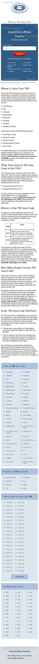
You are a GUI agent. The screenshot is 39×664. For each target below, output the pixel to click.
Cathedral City (10, 390)
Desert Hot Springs (12, 408)
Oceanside (9, 372)
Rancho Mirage (28, 419)
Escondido (26, 372)
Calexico (25, 397)
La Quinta (9, 401)
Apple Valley (10, 386)
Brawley (8, 411)
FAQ (14, 655)
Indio (24, 383)
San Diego (26, 477)
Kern (24, 481)
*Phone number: (7, 45)
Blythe (8, 415)
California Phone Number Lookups (10, 82)
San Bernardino (11, 477)
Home (10, 655)
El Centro (26, 393)
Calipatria (26, 443)
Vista (7, 379)
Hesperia (26, 379)
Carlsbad (26, 375)
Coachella (9, 397)
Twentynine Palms (29, 408)
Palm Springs (10, 393)
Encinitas (26, 386)
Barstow (25, 411)
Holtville (8, 458)
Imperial (8, 422)
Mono (25, 488)
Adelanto (26, 401)
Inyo (7, 488)
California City (10, 426)
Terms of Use (27, 655)
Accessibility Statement (16, 658)
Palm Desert (27, 390)
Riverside (9, 481)
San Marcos (10, 383)
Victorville (9, 375)
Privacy (19, 655)
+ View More (19, 577)
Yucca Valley (27, 415)
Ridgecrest (26, 404)
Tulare (25, 484)
